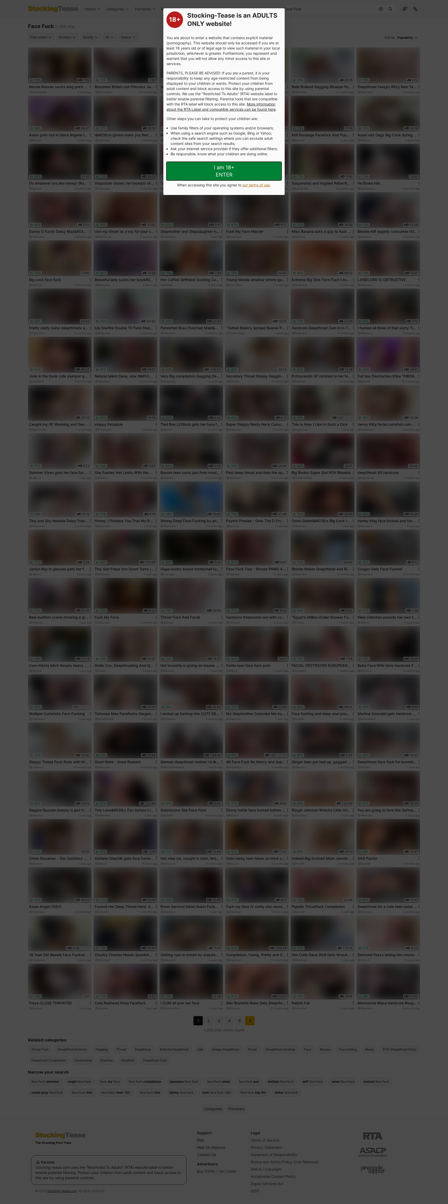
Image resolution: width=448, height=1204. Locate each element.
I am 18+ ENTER (224, 171)
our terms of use (256, 185)
